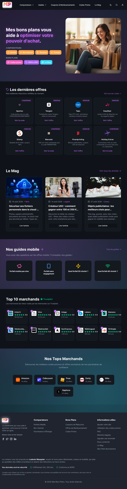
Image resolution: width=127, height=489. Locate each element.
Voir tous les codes (111, 93)
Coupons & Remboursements (63, 5)
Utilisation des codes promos (109, 428)
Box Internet (28, 52)
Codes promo (15, 62)
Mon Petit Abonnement (106, 449)
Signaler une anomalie (106, 438)
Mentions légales (104, 435)
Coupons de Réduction (74, 424)
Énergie (57, 52)
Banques (43, 52)
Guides (41, 5)
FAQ (99, 431)
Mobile (13, 52)
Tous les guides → (113, 249)
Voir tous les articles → (110, 171)
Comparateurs (25, 5)
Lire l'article (24, 226)
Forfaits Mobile (40, 424)
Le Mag (98, 5)
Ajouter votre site (104, 424)
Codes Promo (84, 5)
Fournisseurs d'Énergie (43, 431)
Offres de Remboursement (76, 428)
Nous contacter (103, 442)
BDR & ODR (33, 62)
